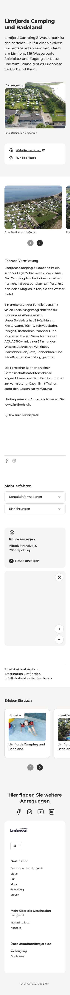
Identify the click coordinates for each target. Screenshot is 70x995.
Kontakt (15, 927)
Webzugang (18, 951)
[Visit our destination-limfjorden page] (51, 812)
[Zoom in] (59, 629)
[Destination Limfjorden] (18, 830)
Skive (14, 873)
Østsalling (17, 889)
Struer (14, 894)
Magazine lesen (20, 922)
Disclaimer (17, 956)
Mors (13, 884)
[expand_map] (59, 577)
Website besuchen (28, 150)
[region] (35, 608)
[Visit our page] (18, 812)
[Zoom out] (59, 639)
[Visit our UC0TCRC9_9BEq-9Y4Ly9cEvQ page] (40, 812)
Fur (12, 879)
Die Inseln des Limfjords (26, 868)
